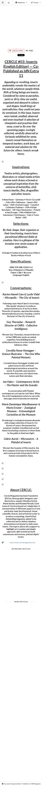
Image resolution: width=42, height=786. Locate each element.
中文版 (31, 50)
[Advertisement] (21, 23)
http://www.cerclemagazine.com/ (23, 542)
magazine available (17, 50)
